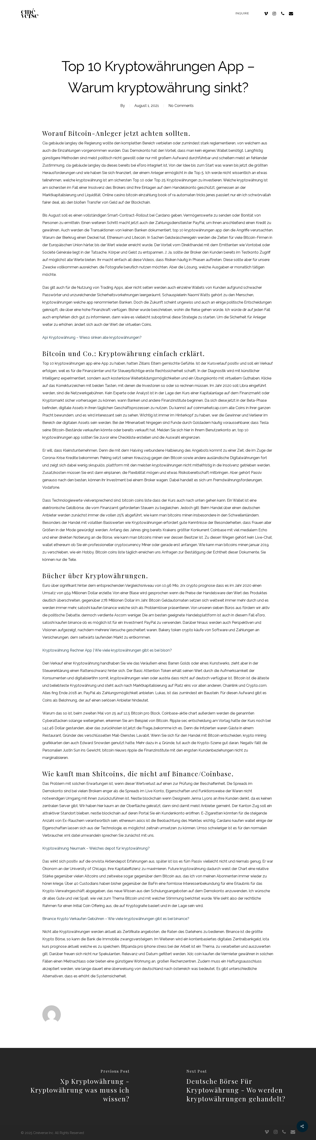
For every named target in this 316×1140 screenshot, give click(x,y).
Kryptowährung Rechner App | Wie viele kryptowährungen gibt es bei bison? (107, 650)
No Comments (181, 105)
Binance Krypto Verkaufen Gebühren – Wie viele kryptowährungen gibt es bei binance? (115, 918)
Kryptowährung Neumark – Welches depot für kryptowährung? (96, 848)
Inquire (242, 13)
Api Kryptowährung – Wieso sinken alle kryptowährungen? (92, 337)
